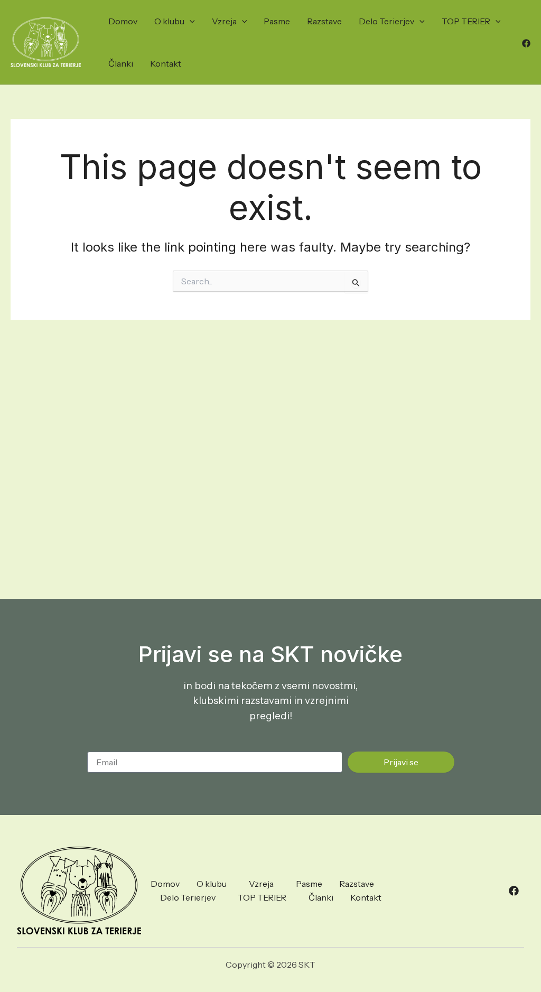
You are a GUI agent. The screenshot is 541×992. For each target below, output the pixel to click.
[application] (189, 21)
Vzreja (224, 21)
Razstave (324, 21)
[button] (214, 884)
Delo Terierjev (386, 21)
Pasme (277, 21)
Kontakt (165, 63)
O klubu (169, 21)
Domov (122, 21)
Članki (120, 63)
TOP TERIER (466, 21)
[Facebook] (526, 43)
